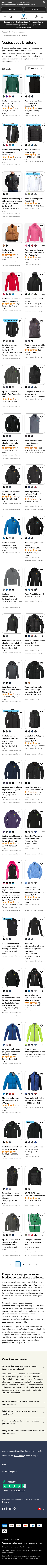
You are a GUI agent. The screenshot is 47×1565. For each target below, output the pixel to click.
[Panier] (42, 16)
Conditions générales (10, 1547)
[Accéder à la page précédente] (10, 1264)
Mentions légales (26, 1547)
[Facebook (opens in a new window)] (3, 1509)
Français (35, 9)
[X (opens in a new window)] (7, 1509)
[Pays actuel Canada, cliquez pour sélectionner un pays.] (41, 1509)
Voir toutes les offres (23, 27)
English (12, 9)
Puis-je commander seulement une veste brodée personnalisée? (23, 1431)
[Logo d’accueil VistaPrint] (23, 16)
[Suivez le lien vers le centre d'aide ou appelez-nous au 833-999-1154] (36, 16)
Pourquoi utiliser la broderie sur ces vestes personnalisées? (20, 1402)
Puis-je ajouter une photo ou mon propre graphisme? (20, 1412)
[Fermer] (44, 2)
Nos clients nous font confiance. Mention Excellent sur (22, 1501)
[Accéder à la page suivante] (36, 1264)
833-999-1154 (7, 1539)
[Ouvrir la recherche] (11, 16)
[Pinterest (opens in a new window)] (14, 1509)
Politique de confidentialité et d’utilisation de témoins (22, 1543)
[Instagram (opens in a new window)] (10, 1509)
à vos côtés (19, 1455)
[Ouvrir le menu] (5, 16)
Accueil (5, 32)
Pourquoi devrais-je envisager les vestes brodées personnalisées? (19, 1367)
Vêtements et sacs (18, 32)
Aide (4, 1465)
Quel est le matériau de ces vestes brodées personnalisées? (20, 1422)
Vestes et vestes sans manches (15, 35)
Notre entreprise (9, 1471)
